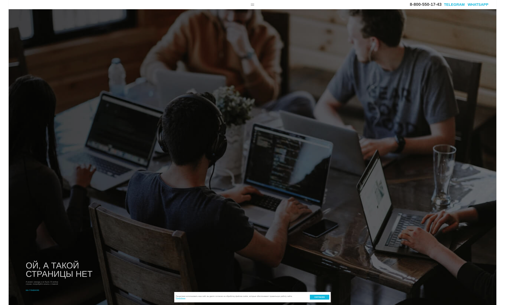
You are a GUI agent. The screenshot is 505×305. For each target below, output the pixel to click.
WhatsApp (478, 5)
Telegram (454, 5)
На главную (32, 290)
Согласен (319, 297)
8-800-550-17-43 (426, 4)
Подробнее (180, 298)
